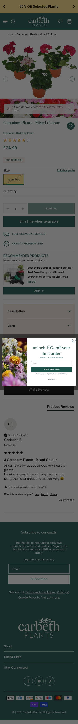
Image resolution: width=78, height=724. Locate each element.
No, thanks (51, 379)
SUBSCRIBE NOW (51, 369)
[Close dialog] (73, 340)
